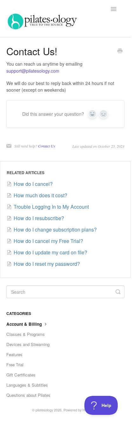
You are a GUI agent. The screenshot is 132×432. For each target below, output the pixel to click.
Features (14, 354)
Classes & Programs (25, 334)
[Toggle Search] (118, 291)
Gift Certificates (21, 375)
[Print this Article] (119, 51)
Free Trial (14, 365)
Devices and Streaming (28, 344)
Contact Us (46, 145)
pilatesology (44, 410)
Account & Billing (24, 324)
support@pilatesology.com (32, 71)
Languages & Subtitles (27, 385)
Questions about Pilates (28, 395)
